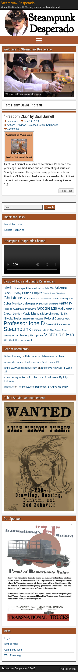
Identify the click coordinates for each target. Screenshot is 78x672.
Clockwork (31, 298)
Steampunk (17, 329)
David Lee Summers (48, 304)
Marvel (46, 313)
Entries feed (11, 643)
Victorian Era (59, 335)
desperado (12, 121)
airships (20, 288)
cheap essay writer (14, 377)
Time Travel (55, 330)
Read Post (66, 190)
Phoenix (39, 318)
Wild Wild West (12, 340)
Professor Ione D (24, 323)
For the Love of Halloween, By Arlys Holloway (43, 386)
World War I (26, 340)
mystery (55, 314)
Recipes (66, 324)
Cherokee (60, 293)
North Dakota (28, 319)
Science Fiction (36, 125)
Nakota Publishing (14, 229)
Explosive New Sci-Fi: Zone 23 (42, 362)
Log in (7, 638)
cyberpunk (30, 303)
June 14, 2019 (31, 121)
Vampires (36, 335)
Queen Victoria (54, 324)
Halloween (66, 308)
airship (10, 288)
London (17, 313)
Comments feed (13, 649)
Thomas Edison (40, 330)
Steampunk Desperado (18, 3)
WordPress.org (12, 655)
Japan (8, 313)
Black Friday (12, 293)
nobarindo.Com (12, 362)
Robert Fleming (12, 356)
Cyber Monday (13, 303)
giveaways (30, 308)
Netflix (64, 313)
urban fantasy (20, 335)
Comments (13, 128)
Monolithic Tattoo (13, 224)
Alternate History (35, 288)
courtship (64, 298)
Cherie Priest (49, 293)
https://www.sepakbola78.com (20, 367)
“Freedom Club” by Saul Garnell (29, 116)
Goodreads (47, 308)
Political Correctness (57, 318)
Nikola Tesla (12, 318)
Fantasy (65, 303)
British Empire (32, 293)
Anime (49, 288)
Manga (36, 313)
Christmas (13, 297)
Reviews (21, 125)
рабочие (9, 386)
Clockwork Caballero (49, 298)
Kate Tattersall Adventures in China (44, 356)
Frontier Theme (68, 668)
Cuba (71, 298)
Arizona (11, 125)
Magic (26, 313)
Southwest (52, 125)
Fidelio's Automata (14, 308)
